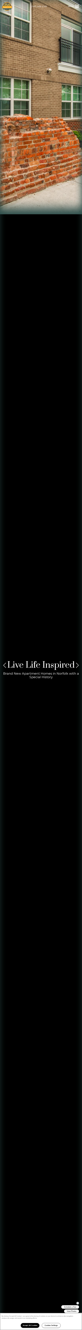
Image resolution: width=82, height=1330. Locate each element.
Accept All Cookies (30, 1325)
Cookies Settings (51, 1325)
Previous (4, 665)
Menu (71, 6)
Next (77, 665)
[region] (41, 1321)
